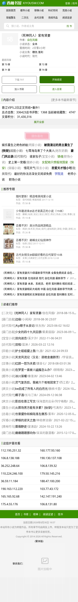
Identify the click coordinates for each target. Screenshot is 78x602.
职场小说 (14, 179)
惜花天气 (36, 168)
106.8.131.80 (48, 504)
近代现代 (8, 326)
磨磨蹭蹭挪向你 (25, 433)
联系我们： (18, 563)
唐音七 (41, 363)
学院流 (59, 174)
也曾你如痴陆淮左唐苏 (31, 414)
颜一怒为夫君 (25, 363)
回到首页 (11, 10)
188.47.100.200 (50, 481)
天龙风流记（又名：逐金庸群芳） (38, 357)
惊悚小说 (39, 10)
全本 (34, 44)
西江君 (64, 382)
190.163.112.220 (12, 489)
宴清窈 (32, 426)
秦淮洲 (32, 376)
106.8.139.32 (48, 466)
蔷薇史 (21, 426)
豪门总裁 (8, 319)
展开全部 (39, 122)
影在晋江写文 (25, 401)
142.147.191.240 (51, 496)
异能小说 (8, 351)
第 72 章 (43, 64)
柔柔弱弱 (48, 332)
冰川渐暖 (21, 376)
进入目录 (57, 89)
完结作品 (53, 17)
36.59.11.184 (9, 481)
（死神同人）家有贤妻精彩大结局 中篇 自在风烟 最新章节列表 (37, 289)
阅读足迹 (67, 17)
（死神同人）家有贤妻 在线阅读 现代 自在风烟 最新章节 (34, 278)
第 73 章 (6, 64)
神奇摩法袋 (44, 420)
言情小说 (8, 363)
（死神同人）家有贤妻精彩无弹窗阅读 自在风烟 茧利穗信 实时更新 (40, 294)
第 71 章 (6, 69)
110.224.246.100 (12, 474)
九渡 (39, 351)
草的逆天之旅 (25, 420)
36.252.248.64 (10, 466)
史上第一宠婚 (23, 162)
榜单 (35, 514)
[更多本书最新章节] (63, 100)
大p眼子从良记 (24, 326)
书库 (25, 514)
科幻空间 (53, 10)
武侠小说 (8, 357)
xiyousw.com (33, 3)
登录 (67, 3)
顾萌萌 (58, 370)
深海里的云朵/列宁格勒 (52, 401)
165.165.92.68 (10, 496)
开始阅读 (57, 79)
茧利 (40, 52)
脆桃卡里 (54, 389)
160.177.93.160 (50, 450)
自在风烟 (32, 39)
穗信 (34, 52)
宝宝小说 (8, 338)
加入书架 (19, 89)
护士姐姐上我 (25, 351)
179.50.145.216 (50, 474)
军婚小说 (8, 420)
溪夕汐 (32, 338)
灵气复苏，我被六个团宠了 (37, 382)
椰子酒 (19, 395)
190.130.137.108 (51, 458)
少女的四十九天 (28, 332)
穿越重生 (11, 17)
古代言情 (39, 17)
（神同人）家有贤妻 (26, 313)
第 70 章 (43, 69)
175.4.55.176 (9, 504)
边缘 (18, 319)
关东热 (40, 326)
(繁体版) (39, 541)
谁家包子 (42, 156)
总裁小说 (8, 382)
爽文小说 (8, 389)
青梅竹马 (8, 426)
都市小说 (25, 10)
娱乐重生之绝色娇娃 (21, 145)
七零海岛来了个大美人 (47, 151)
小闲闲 (26, 319)
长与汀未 (31, 395)
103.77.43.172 (49, 489)
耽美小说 (8, 370)
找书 (74, 3)
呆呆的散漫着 (45, 433)
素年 (51, 414)
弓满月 (57, 408)
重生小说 (8, 408)
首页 (17, 514)
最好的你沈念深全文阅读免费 (33, 174)
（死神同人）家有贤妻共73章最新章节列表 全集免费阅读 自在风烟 (39, 272)
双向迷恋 (21, 338)
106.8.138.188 (10, 458)
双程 (18, 344)
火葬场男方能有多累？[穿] (33, 408)
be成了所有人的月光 (31, 389)
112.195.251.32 (11, 450)
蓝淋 (25, 344)
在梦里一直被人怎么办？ (34, 370)
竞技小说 (67, 10)
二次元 (24, 17)
